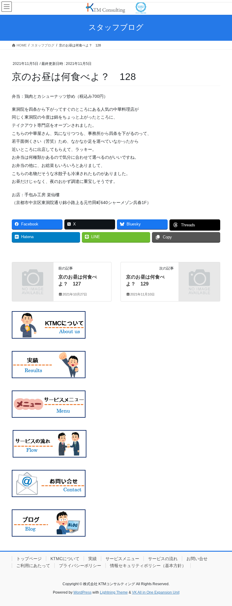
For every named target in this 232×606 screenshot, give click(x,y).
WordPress (82, 592)
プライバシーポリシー (80, 565)
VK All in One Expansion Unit (155, 592)
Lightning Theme (114, 592)
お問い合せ (197, 558)
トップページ (29, 558)
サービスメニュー (122, 558)
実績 (92, 558)
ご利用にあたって (33, 565)
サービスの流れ (163, 558)
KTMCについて (64, 558)
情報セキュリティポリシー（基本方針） (148, 565)
